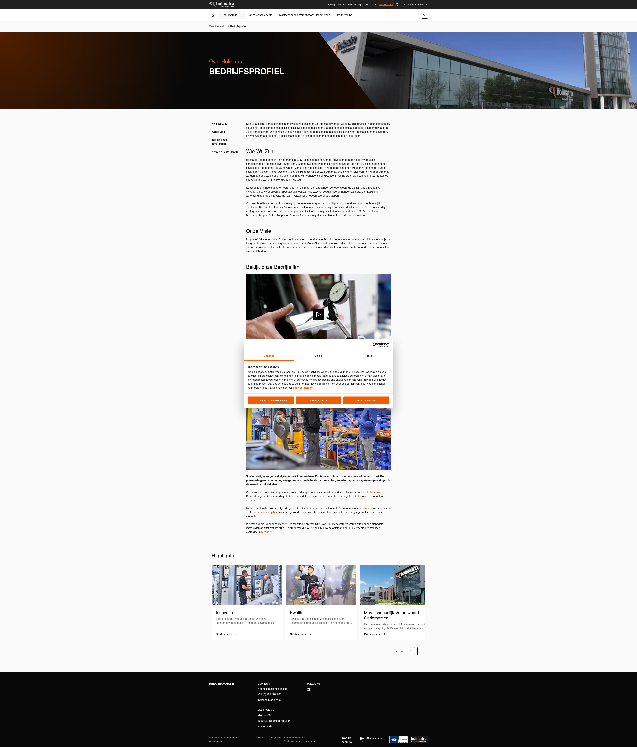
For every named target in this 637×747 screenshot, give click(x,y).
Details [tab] (319, 355)
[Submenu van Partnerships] (355, 15)
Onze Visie (219, 131)
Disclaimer (259, 737)
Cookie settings (347, 740)
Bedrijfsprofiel (230, 15)
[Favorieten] (397, 4)
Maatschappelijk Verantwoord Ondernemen (304, 15)
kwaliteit (354, 496)
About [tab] (368, 355)
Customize (316, 400)
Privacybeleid (274, 737)
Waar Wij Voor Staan (225, 151)
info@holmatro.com (269, 700)
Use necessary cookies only (271, 400)
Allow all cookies (366, 400)
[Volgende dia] (421, 651)
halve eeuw (374, 492)
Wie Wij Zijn (219, 123)
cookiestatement (303, 387)
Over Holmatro (386, 4)
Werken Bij (371, 4)
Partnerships (344, 15)
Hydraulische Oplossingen (350, 4)
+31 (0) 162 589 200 (269, 694)
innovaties (365, 508)
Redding (331, 4)
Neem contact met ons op (272, 688)
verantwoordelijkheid (266, 512)
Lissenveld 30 (266, 709)
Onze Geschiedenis (260, 15)
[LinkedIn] (308, 689)
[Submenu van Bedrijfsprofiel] (241, 15)
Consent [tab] (269, 355)
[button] (396, 651)
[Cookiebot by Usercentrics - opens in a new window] (374, 344)
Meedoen (266, 532)
